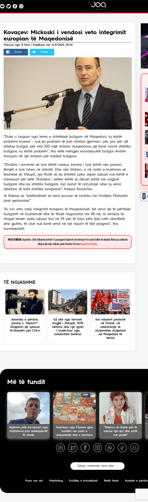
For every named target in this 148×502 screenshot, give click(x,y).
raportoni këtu (89, 244)
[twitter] (73, 447)
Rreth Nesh (111, 480)
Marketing (56, 480)
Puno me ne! (34, 480)
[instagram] (97, 447)
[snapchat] (134, 447)
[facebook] (85, 447)
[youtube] (60, 447)
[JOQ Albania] (101, 7)
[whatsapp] (110, 447)
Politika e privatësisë (83, 480)
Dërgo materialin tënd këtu (96, 466)
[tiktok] (122, 447)
